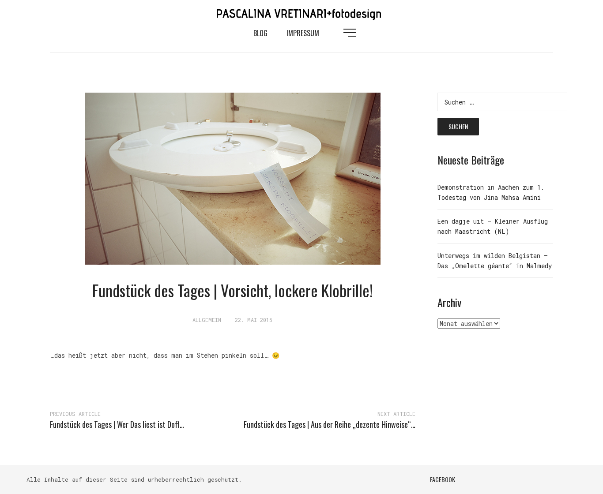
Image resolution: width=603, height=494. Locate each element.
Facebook (442, 479)
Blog (260, 33)
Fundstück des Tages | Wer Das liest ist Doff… (117, 424)
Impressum (302, 33)
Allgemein (206, 319)
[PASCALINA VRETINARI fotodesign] (301, 12)
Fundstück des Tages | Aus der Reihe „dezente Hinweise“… (329, 424)
